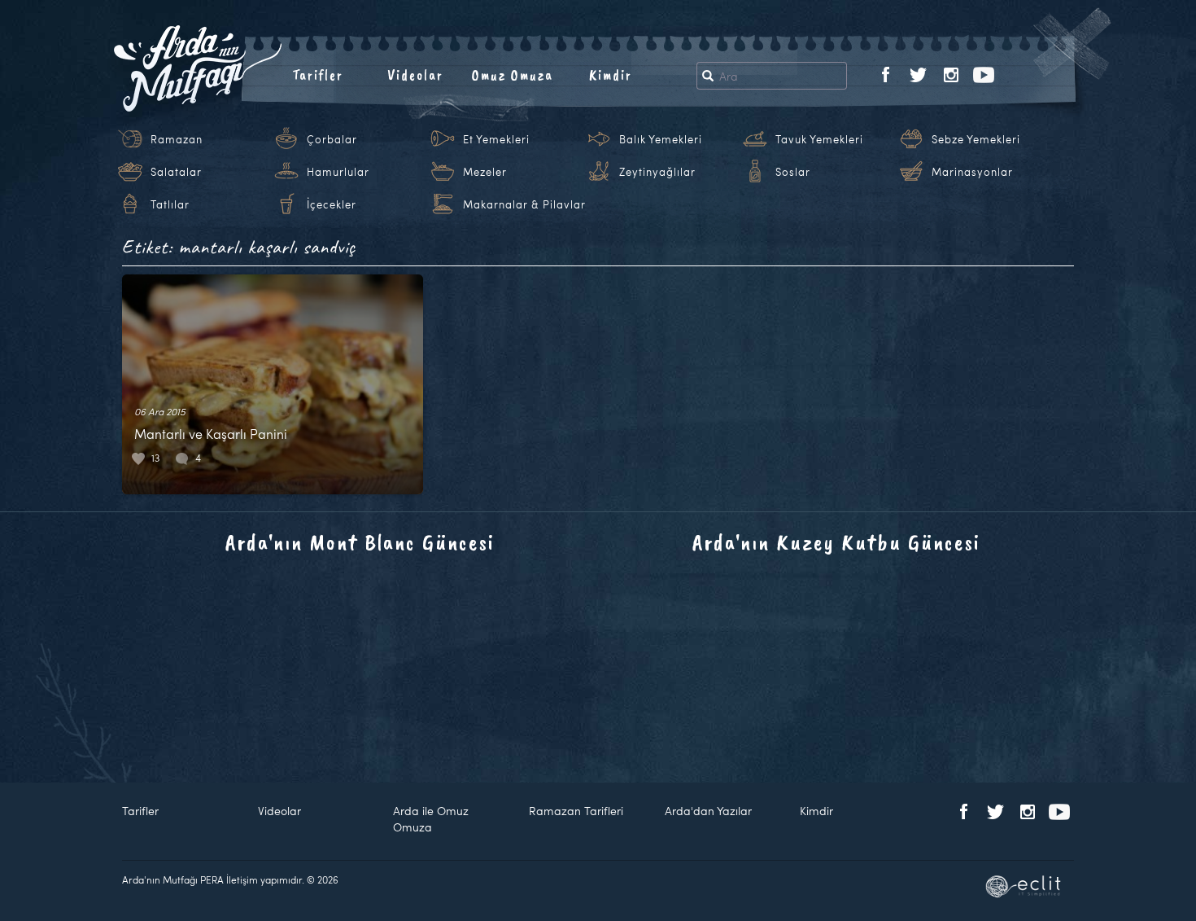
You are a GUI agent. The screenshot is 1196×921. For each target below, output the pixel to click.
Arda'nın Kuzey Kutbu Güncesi (836, 542)
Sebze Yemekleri (976, 139)
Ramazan (177, 139)
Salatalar (176, 171)
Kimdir (610, 75)
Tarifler (317, 75)
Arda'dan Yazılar (708, 810)
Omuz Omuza (512, 75)
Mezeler (485, 171)
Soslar (792, 171)
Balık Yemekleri (660, 139)
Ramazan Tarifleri (576, 810)
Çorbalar (332, 139)
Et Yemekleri (496, 139)
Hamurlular (338, 171)
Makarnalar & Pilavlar (524, 204)
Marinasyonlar (972, 171)
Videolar (415, 75)
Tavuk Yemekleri (819, 139)
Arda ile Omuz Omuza (431, 819)
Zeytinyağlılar (657, 171)
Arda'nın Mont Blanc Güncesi (360, 542)
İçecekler (331, 204)
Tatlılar (170, 204)
